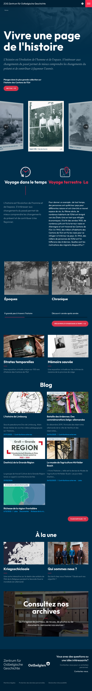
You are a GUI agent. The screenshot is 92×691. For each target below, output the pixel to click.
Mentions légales (9, 683)
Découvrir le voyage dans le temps (68, 323)
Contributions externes (56, 393)
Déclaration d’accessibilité (57, 683)
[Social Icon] (82, 4)
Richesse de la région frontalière (16, 485)
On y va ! (9, 88)
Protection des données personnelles (32, 683)
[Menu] (88, 3)
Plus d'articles (76, 519)
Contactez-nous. (81, 671)
